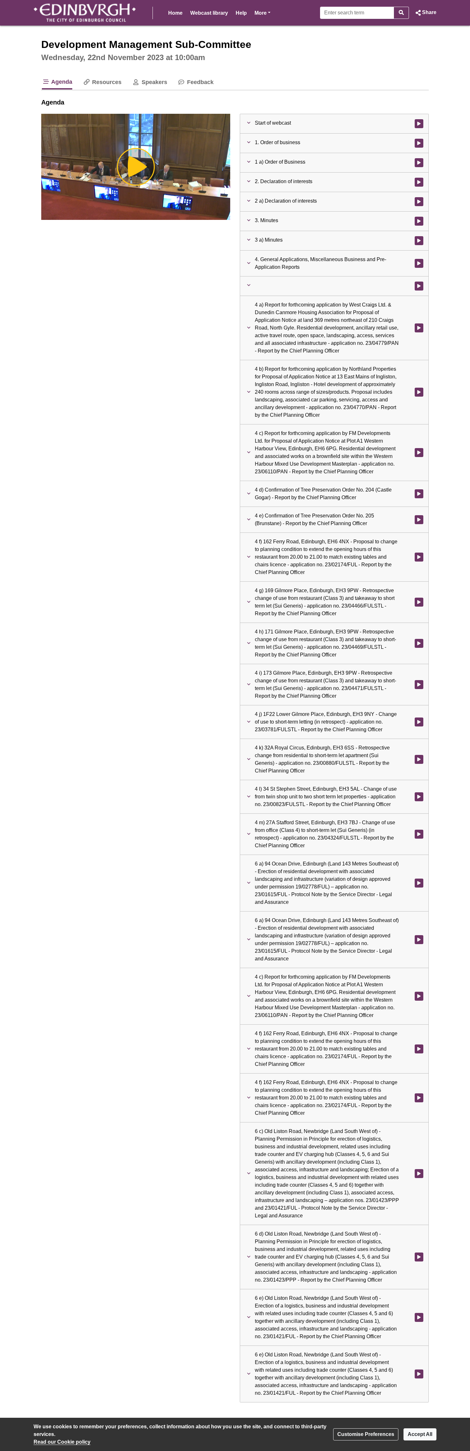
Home (175, 13)
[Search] (401, 13)
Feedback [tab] (199, 82)
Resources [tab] (105, 82)
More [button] (262, 13)
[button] (425, 13)
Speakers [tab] (153, 82)
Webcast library (209, 13)
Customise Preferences (365, 1434)
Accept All (420, 1434)
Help (241, 13)
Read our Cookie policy (62, 1442)
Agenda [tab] (61, 82)
